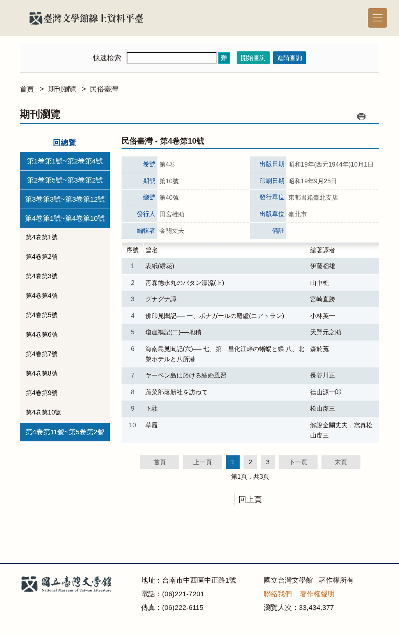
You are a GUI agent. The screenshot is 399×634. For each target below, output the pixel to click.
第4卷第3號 (42, 276)
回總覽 (64, 143)
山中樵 (319, 282)
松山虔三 (322, 408)
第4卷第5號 (42, 315)
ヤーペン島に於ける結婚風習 (185, 375)
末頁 (341, 462)
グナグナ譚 (161, 299)
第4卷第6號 (42, 334)
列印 (361, 116)
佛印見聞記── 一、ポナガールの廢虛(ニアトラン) (214, 316)
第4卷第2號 (42, 256)
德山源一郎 (325, 392)
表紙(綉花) (159, 266)
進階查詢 (289, 57)
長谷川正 (322, 375)
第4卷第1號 (42, 237)
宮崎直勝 (322, 299)
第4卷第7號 (42, 354)
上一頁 (202, 462)
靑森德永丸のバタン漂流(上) (184, 282)
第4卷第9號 (42, 393)
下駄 (151, 408)
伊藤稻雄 (322, 266)
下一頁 (298, 462)
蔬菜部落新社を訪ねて (176, 392)
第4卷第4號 (42, 295)
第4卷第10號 (43, 412)
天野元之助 (325, 332)
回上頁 (250, 499)
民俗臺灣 (104, 89)
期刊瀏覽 (62, 89)
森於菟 (319, 349)
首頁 (27, 89)
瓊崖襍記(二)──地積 (173, 332)
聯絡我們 (278, 594)
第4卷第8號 (42, 373)
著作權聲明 (317, 594)
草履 (151, 425)
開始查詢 (253, 57)
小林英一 (322, 316)
